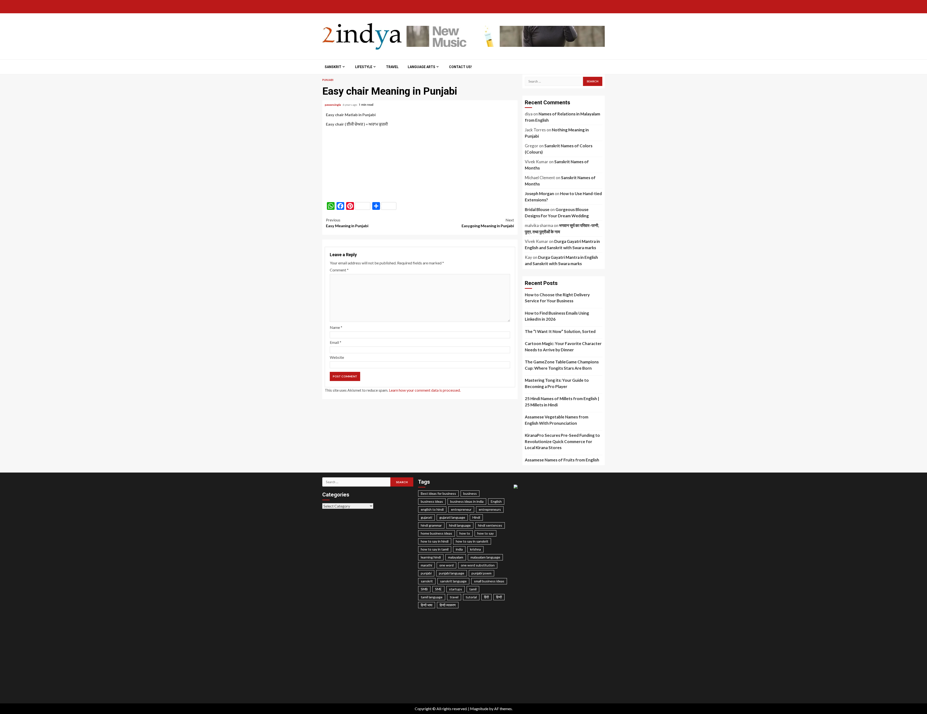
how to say (485, 533)
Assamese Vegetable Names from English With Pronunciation (556, 420)
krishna (475, 549)
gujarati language (452, 517)
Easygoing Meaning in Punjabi (488, 223)
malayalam (455, 557)
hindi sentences (490, 525)
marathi (426, 565)
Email (335, 342)
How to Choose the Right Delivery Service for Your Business (557, 298)
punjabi (426, 573)
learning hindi (431, 557)
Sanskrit (333, 67)
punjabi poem (481, 573)
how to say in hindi (435, 541)
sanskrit (427, 581)
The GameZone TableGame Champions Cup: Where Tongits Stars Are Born (562, 365)
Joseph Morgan (539, 193)
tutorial (471, 597)
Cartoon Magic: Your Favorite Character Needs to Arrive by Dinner (563, 346)
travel (454, 597)
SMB (424, 589)
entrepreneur (461, 509)
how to (464, 533)
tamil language (431, 597)
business (470, 493)
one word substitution (478, 565)
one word (446, 565)
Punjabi (327, 79)
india (459, 549)
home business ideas (436, 533)
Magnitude (479, 708)
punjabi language (451, 573)
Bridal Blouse (537, 209)
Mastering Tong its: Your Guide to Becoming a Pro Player (557, 383)
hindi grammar (431, 525)
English (496, 501)
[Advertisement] (420, 164)
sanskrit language (453, 581)
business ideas (432, 501)
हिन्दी (499, 597)
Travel (392, 67)
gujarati (426, 517)
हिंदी (486, 597)
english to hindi (432, 509)
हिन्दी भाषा (426, 605)
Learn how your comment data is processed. (425, 390)
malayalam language (485, 557)
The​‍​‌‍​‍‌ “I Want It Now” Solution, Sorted (560, 331)
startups (455, 589)
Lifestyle (363, 67)
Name (336, 327)
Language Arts (421, 67)
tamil (473, 589)
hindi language (460, 525)
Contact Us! (460, 67)
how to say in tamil (435, 549)
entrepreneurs (490, 509)
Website (337, 357)
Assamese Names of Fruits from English (562, 459)
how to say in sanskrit (472, 541)
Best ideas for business (438, 493)
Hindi (476, 517)
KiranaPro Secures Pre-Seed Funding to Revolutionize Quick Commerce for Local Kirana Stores (562, 441)
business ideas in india (467, 501)
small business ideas (489, 581)
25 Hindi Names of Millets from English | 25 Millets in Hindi (562, 401)
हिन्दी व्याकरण (448, 605)
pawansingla (333, 104)
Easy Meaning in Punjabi (347, 223)
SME (438, 589)
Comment (339, 270)
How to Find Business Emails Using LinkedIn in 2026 (557, 316)
